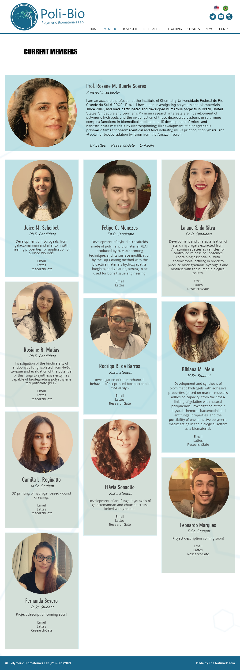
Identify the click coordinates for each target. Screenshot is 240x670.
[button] (42, 234)
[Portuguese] (225, 8)
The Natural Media (222, 663)
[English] (216, 8)
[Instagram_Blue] (229, 16)
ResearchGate (41, 269)
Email (41, 261)
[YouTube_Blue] (221, 16)
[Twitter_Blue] (212, 16)
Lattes (41, 265)
